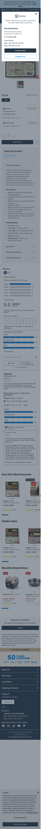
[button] (36, 14)
